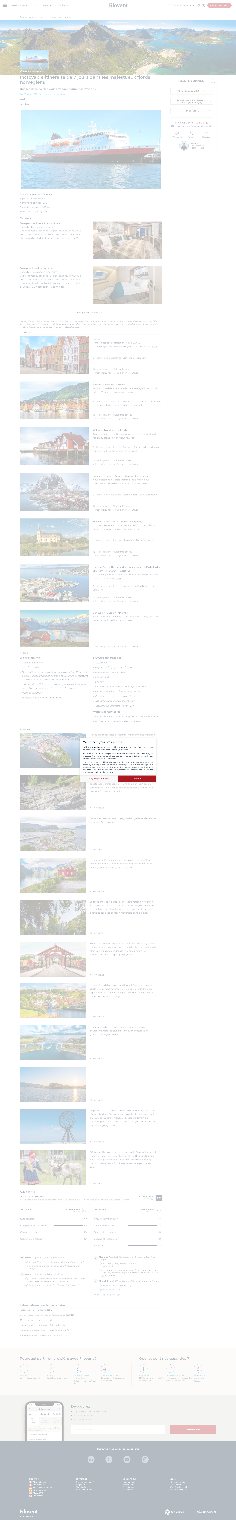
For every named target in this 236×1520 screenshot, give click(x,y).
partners (98, 747)
